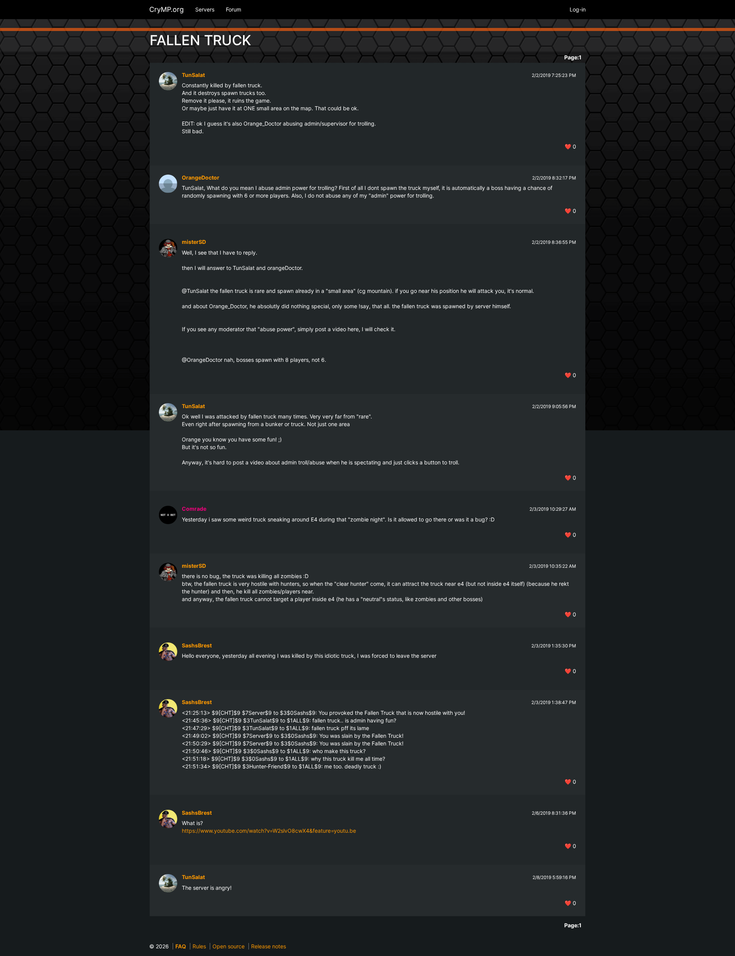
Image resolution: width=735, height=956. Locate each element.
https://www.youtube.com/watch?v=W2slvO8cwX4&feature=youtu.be (269, 830)
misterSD (194, 242)
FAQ (180, 946)
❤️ (570, 146)
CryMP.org (166, 9)
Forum (233, 9)
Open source (228, 946)
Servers (204, 9)
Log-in (578, 9)
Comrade (194, 508)
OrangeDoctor (200, 177)
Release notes (268, 946)
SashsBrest (197, 645)
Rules (199, 946)
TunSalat (193, 75)
